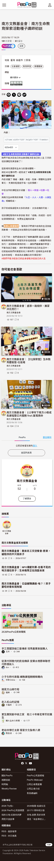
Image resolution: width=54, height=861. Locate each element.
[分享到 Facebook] (9, 95)
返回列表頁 (26, 452)
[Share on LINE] (19, 95)
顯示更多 (14, 77)
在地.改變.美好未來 (36, 814)
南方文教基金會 (14, 312)
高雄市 (19, 60)
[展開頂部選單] (49, 5)
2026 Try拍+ (7, 805)
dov (7, 667)
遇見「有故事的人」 (36, 818)
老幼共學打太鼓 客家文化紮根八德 (21, 730)
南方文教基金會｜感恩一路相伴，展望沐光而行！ (28, 307)
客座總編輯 (32, 793)
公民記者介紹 (33, 788)
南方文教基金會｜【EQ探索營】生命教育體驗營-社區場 (29, 360)
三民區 (27, 60)
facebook (22, 763)
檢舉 (21, 46)
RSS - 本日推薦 (9, 835)
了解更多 (27, 498)
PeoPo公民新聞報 (35, 775)
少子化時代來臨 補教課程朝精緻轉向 (22, 676)
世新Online (10, 680)
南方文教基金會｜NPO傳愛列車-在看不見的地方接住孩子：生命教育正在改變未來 (26, 569)
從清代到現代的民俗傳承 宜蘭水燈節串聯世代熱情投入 (26, 662)
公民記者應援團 (34, 784)
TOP (49, 844)
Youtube (30, 763)
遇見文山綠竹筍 (10, 689)
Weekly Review (9, 788)
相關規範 (6, 779)
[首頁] (27, 4)
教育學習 (27, 66)
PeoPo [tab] (22, 437)
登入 (35, 445)
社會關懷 (16, 66)
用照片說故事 (8, 818)
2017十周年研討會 (36, 810)
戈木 (8, 651)
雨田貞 (9, 733)
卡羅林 (9, 705)
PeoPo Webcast (34, 779)
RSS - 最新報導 (9, 831)
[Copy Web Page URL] (24, 95)
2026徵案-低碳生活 (36, 805)
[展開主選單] (4, 5)
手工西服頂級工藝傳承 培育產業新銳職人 (25, 648)
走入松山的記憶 (10, 701)
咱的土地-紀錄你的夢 (11, 814)
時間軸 (5, 784)
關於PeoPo (7, 775)
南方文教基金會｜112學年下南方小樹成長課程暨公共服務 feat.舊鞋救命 (29, 413)
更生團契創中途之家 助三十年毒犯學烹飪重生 (27, 715)
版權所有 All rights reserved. (16, 83)
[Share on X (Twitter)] (14, 95)
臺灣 (12, 60)
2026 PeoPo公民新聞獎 (13, 810)
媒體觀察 (38, 66)
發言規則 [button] (47, 437)
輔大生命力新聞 (13, 721)
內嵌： (7, 132)
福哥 (8, 692)
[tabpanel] (26, 445)
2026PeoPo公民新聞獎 (14, 631)
